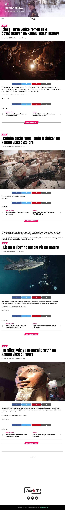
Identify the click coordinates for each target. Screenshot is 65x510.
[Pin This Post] (36, 84)
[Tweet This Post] (26, 84)
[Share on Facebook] (16, 84)
